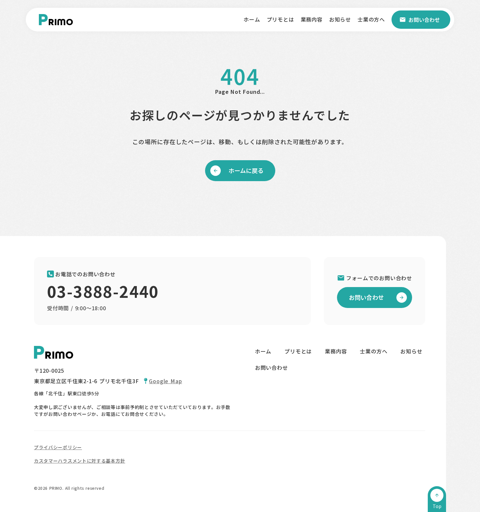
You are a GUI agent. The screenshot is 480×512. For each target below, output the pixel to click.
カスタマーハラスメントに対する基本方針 (79, 460)
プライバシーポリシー (58, 447)
